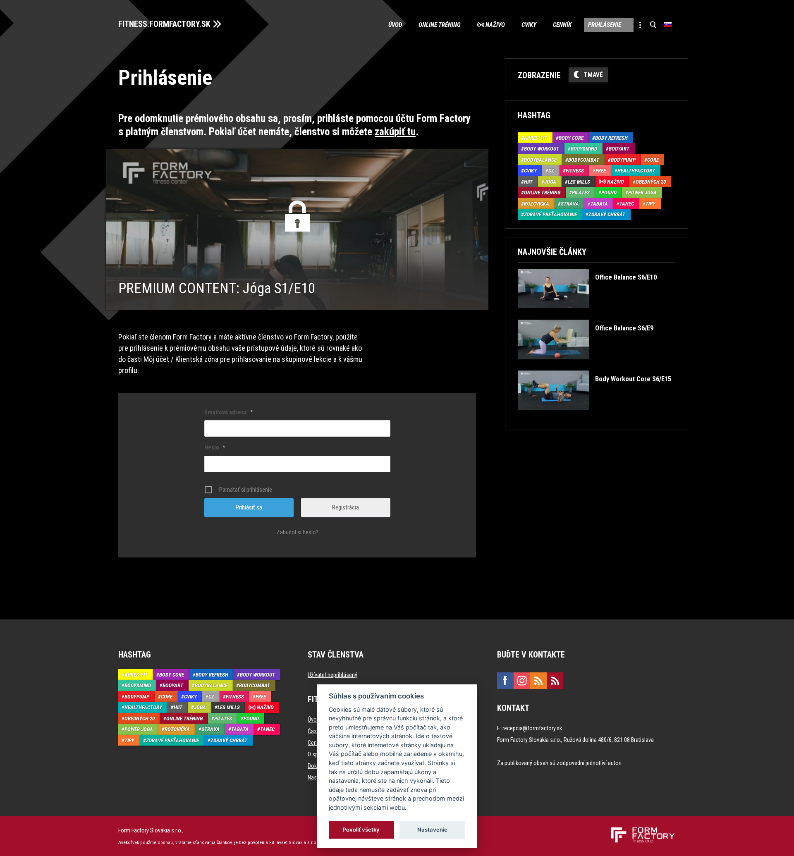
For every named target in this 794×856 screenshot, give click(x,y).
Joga (550, 182)
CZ (551, 170)
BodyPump (623, 160)
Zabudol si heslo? (297, 532)
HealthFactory (636, 170)
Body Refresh (611, 138)
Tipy (650, 204)
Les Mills (579, 182)
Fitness (575, 170)
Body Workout (541, 149)
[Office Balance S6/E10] (587, 314)
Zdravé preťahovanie (550, 214)
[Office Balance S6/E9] (585, 365)
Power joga (642, 192)
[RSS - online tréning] (555, 680)
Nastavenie (432, 829)
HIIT (528, 182)
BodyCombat (583, 160)
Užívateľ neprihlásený (332, 675)
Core (653, 160)
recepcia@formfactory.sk (532, 728)
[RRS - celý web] (538, 680)
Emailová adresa (228, 412)
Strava (570, 204)
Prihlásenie (604, 25)
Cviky (528, 25)
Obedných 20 (651, 182)
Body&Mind (584, 149)
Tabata (599, 204)
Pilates (581, 192)
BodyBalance (540, 160)
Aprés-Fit (535, 138)
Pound (609, 192)
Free (601, 170)
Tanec (626, 204)
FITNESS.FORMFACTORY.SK (164, 24)
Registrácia (345, 507)
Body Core (571, 138)
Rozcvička (536, 204)
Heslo (214, 447)
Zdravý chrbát (606, 214)
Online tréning (440, 25)
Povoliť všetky (361, 829)
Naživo (495, 25)
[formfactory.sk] (639, 830)
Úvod (395, 25)
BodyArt (619, 149)
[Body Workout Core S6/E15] (594, 416)
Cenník (562, 25)
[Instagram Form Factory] (522, 680)
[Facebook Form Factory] (505, 680)
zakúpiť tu (395, 132)
